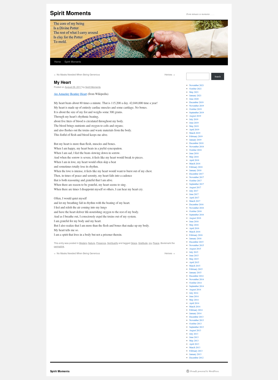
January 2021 (195, 95)
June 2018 (194, 153)
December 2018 (196, 143)
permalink (59, 246)
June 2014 (194, 296)
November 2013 (196, 320)
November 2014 (196, 279)
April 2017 (194, 197)
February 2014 (196, 309)
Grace (134, 243)
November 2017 (196, 177)
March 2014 (194, 306)
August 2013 (195, 330)
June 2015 (194, 255)
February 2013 (196, 350)
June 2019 (194, 122)
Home (57, 61)
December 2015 (196, 241)
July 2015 (193, 251)
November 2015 (196, 245)
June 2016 (194, 221)
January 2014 (195, 313)
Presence (101, 243)
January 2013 (195, 354)
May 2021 (194, 91)
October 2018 (195, 149)
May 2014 (194, 299)
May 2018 (194, 156)
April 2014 (194, 303)
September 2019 (196, 112)
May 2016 (194, 224)
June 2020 (194, 98)
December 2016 (196, 204)
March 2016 (194, 231)
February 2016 (196, 234)
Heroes (170, 74)
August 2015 (195, 248)
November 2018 (196, 146)
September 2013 (196, 326)
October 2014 (195, 282)
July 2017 (193, 190)
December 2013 (196, 316)
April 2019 (194, 129)
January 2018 (195, 170)
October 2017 (195, 180)
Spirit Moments (70, 13)
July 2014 (193, 292)
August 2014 (195, 289)
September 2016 (196, 214)
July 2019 (193, 119)
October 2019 (195, 108)
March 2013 (194, 347)
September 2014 (196, 286)
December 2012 (196, 357)
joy (150, 243)
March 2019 (194, 132)
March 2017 (194, 200)
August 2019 (195, 115)
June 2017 (194, 194)
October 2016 (195, 211)
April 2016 (194, 228)
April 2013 (194, 343)
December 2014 (196, 275)
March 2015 (194, 265)
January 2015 (195, 272)
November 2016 (196, 207)
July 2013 (193, 333)
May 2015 (194, 258)
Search (218, 76)
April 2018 (194, 160)
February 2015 (196, 268)
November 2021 (196, 85)
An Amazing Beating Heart (70, 94)
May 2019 (194, 125)
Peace (156, 243)
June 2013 (194, 337)
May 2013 (194, 340)
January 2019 (195, 139)
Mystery (83, 243)
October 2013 (195, 323)
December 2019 (196, 102)
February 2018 (196, 166)
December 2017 (196, 173)
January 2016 (195, 238)
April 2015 (194, 262)
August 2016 (195, 217)
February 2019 (196, 136)
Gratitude (143, 243)
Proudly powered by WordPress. (204, 371)
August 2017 (195, 187)
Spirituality (112, 243)
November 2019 (196, 105)
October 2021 (195, 88)
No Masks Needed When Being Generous (77, 74)
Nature (91, 243)
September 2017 (196, 183)
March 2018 (194, 163)
